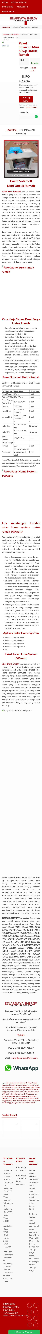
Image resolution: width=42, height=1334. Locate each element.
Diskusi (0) (21, 134)
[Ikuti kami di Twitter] (36, 1307)
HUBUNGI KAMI (8, 11)
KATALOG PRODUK (18, 2)
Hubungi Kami (26, 99)
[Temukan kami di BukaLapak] (36, 1320)
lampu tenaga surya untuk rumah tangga (16, 1087)
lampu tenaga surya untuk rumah (27, 1085)
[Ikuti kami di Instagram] (29, 1314)
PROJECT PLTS (22, 7)
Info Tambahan (27, 130)
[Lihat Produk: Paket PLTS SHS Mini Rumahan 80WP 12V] (24, 1134)
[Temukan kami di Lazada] (29, 1327)
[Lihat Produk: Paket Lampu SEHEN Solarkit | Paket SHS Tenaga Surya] (5, 1134)
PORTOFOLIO (7, 7)
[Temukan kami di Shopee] (36, 1314)
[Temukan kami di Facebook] (29, 1307)
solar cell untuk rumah (15, 1092)
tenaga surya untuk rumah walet (23, 1103)
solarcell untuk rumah (23, 1096)
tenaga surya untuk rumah (16, 1101)
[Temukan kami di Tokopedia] (29, 1320)
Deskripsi (12, 130)
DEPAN (5, 2)
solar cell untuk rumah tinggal (20, 1094)
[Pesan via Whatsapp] (37, 19)
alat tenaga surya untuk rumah (16, 1083)
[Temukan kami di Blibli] (36, 1327)
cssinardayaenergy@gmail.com (24, 1058)
